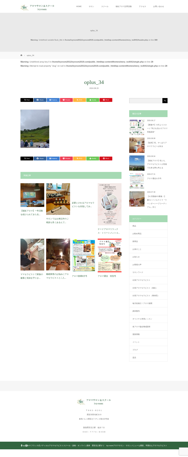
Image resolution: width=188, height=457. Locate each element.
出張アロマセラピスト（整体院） (145, 296)
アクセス (142, 6)
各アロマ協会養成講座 (141, 327)
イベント (136, 342)
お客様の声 (136, 265)
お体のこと (136, 249)
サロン (91, 6)
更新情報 (136, 334)
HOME (79, 6)
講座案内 (136, 311)
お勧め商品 (136, 234)
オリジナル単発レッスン (142, 319)
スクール (104, 6)
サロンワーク (137, 272)
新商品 (135, 241)
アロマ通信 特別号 (107, 276)
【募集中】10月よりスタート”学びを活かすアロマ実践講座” (157, 128)
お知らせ (136, 257)
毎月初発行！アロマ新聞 (142, 303)
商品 (134, 226)
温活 (134, 358)
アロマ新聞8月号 (79, 276)
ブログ (135, 350)
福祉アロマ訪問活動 (124, 6)
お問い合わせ (158, 6)
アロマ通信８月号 (154, 178)
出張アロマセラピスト (141, 280)
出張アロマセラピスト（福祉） (145, 288)
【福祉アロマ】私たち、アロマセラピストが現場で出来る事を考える (157, 164)
